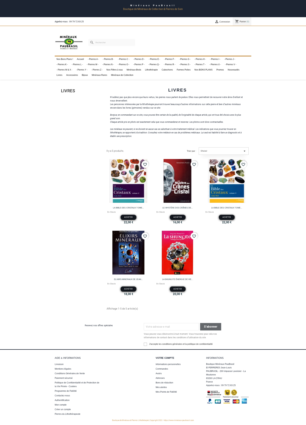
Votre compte (165, 358)
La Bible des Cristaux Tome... (128, 208)
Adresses (160, 378)
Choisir (224, 151)
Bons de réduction (164, 382)
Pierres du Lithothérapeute (67, 414)
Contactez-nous (62, 395)
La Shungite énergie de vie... (177, 279)
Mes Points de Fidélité (166, 392)
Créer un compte (63, 409)
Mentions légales (63, 369)
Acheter (128, 217)
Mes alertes (161, 387)
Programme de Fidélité (66, 391)
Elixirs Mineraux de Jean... (128, 279)
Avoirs (159, 373)
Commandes (162, 369)
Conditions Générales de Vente (70, 373)
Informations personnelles (168, 364)
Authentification (62, 400)
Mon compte (61, 405)
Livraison (59, 364)
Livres (68, 90)
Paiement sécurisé (64, 378)
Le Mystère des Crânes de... (177, 208)
